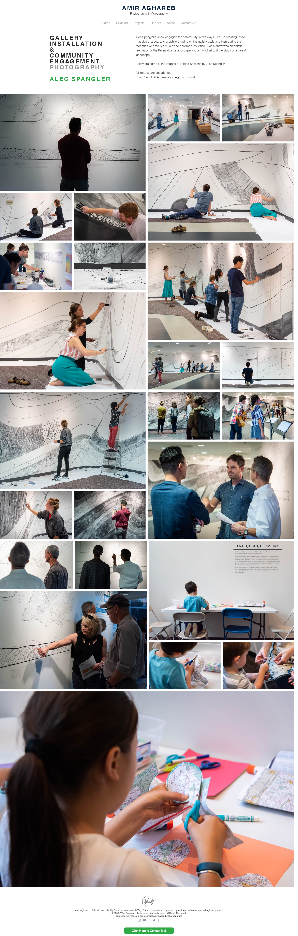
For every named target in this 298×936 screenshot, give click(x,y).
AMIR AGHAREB (149, 8)
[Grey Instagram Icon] (139, 920)
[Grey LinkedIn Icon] (149, 920)
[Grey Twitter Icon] (154, 920)
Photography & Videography (149, 13)
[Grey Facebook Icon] (159, 920)
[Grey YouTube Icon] (144, 920)
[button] (122, 23)
